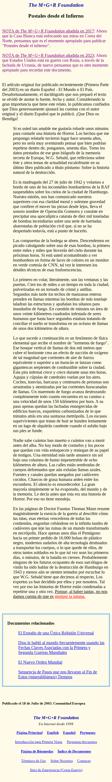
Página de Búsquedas (37, 751)
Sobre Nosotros (62, 761)
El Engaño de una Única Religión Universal (56, 633)
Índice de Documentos (74, 751)
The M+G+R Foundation (56, 5)
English (53, 733)
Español (69, 733)
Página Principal (30, 733)
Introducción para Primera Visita (38, 742)
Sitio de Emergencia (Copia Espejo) (56, 770)
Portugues (87, 733)
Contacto (84, 761)
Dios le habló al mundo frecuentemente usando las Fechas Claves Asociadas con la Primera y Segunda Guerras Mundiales (61, 647)
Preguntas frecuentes (82, 742)
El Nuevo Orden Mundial (40, 662)
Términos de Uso (33, 761)
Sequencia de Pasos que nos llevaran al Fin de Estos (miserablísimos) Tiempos (57, 674)
